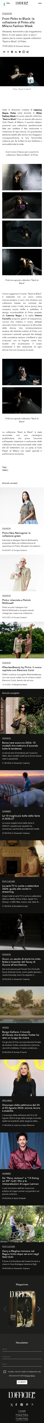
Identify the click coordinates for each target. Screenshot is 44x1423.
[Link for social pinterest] (27, 1405)
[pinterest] (12, 52)
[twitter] (20, 52)
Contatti (22, 1411)
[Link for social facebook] (16, 1405)
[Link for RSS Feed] (32, 1405)
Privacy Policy (30, 1376)
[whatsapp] (24, 52)
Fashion (7, 13)
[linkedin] (16, 52)
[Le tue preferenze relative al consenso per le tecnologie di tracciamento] (4, 4)
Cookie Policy (22, 1419)
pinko (5, 470)
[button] (39, 1309)
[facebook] (8, 52)
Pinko (13, 113)
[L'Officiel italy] (22, 3)
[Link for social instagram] (21, 1405)
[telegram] (28, 52)
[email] (4, 52)
